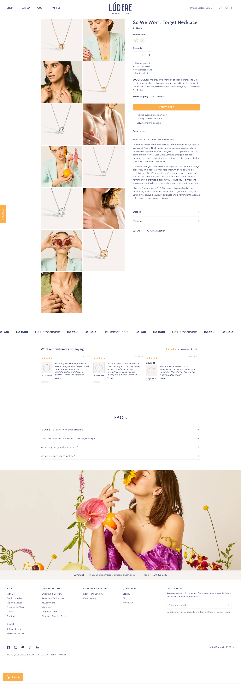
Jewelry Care (48, 602)
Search (126, 593)
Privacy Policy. (223, 612)
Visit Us (11, 593)
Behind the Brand (16, 598)
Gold (135, 40)
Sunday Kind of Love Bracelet (151, 379)
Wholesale (128, 602)
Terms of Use (206, 612)
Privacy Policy (14, 629)
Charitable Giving (16, 607)
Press (10, 611)
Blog (125, 598)
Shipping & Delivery (52, 593)
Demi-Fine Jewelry (93, 593)
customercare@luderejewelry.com (117, 575)
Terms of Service (15, 633)
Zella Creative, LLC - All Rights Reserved (46, 654)
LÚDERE (19, 654)
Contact (11, 616)
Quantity (137, 48)
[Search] (220, 8)
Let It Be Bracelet (46, 375)
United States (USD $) (201, 8)
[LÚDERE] (120, 8)
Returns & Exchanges (53, 598)
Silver (142, 40)
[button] (11, 8)
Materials (46, 607)
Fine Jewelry (89, 598)
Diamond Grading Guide (54, 616)
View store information (149, 123)
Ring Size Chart (50, 611)
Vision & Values (14, 602)
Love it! (150, 362)
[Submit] (228, 605)
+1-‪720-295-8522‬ (158, 575)
